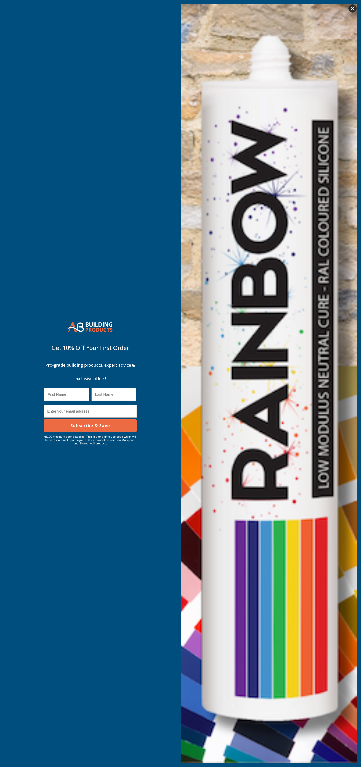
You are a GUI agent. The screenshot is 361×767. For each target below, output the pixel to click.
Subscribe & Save (90, 425)
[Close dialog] (352, 8)
